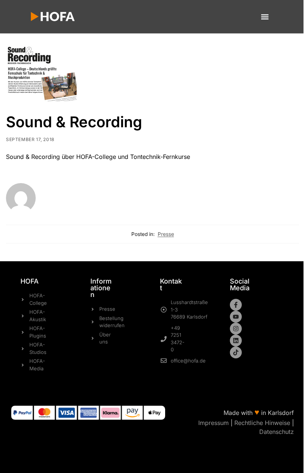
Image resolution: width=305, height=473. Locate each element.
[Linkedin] (236, 340)
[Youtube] (236, 317)
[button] (265, 16)
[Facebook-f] (236, 305)
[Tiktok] (236, 352)
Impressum (213, 422)
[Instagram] (236, 329)
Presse (166, 234)
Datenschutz (276, 431)
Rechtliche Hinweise (262, 422)
